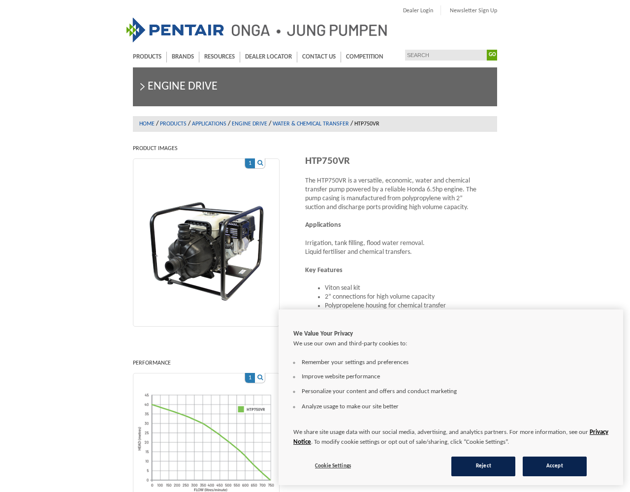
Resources (219, 57)
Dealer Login (418, 11)
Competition (364, 57)
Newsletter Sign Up (473, 11)
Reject (483, 466)
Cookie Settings (333, 466)
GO (492, 55)
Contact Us (319, 57)
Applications (209, 124)
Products (147, 57)
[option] (206, 237)
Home (147, 124)
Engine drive (249, 124)
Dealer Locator (268, 57)
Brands (183, 57)
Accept (554, 466)
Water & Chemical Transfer (311, 124)
